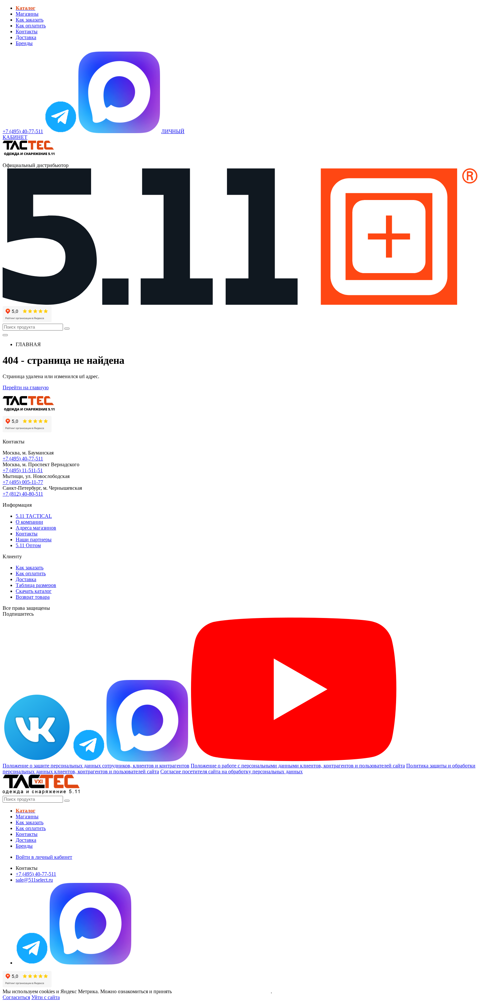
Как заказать (29, 20)
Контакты (27, 31)
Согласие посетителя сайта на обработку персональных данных (231, 771)
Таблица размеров (36, 585)
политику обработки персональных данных (222, 991)
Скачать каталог (34, 591)
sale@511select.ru (34, 880)
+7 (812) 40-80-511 (23, 494)
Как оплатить (31, 25)
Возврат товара (33, 597)
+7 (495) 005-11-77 (23, 482)
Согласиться (16, 997)
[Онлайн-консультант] (60, 131)
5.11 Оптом (28, 545)
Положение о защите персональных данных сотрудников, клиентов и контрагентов (96, 765)
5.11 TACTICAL (34, 516)
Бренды (24, 43)
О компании (29, 522)
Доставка (26, 37)
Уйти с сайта (45, 997)
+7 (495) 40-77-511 (23, 458)
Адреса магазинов (36, 528)
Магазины (27, 14)
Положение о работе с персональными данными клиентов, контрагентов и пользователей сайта (298, 765)
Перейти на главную (26, 387)
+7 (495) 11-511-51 (23, 470)
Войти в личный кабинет (44, 857)
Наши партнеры (34, 539)
